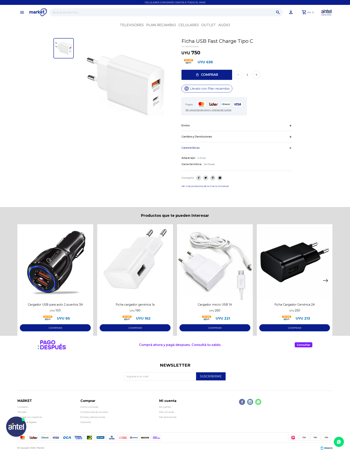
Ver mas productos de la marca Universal (205, 186)
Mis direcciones (167, 417)
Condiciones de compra (94, 411)
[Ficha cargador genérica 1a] (135, 262)
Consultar (303, 344)
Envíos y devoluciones (92, 417)
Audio (224, 25)
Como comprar (89, 406)
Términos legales (26, 422)
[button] (278, 12)
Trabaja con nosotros (29, 417)
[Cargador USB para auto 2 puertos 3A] (55, 262)
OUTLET (208, 25)
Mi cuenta (165, 406)
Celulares (188, 25)
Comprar (209, 75)
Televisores (132, 25)
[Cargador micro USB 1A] (215, 262)
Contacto (22, 406)
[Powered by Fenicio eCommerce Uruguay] (326, 448)
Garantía (85, 422)
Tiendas (21, 411)
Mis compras (166, 411)
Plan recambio (161, 25)
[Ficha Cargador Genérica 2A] (295, 262)
